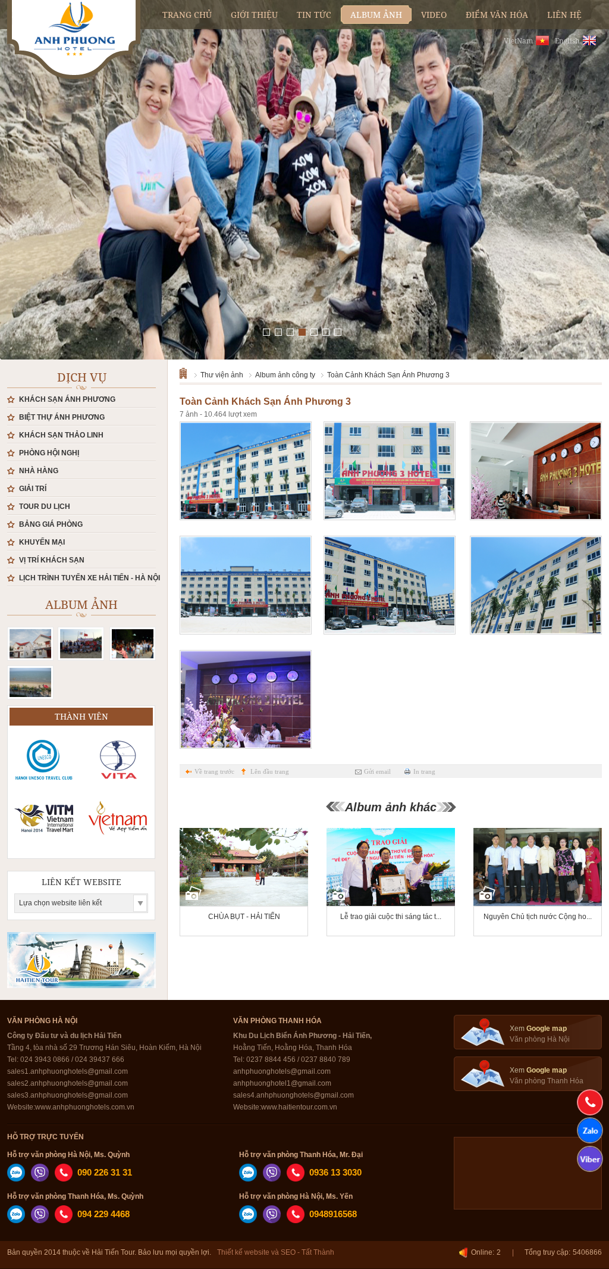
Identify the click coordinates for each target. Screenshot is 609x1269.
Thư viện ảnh (221, 375)
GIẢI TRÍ (32, 489)
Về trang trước (214, 771)
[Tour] (30, 682)
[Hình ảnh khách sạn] (30, 643)
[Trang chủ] (187, 372)
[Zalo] (16, 1179)
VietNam (518, 41)
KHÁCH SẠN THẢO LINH (61, 435)
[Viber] (40, 1179)
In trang (424, 771)
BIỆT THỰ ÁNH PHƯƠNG (62, 417)
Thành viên (81, 716)
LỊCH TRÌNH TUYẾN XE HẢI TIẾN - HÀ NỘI (89, 578)
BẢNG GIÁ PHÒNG (51, 524)
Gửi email (377, 771)
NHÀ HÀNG (38, 471)
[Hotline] (590, 1102)
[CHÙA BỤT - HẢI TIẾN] (244, 882)
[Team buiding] (81, 643)
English (567, 41)
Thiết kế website (243, 1252)
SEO (288, 1252)
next (577, 157)
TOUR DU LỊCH (44, 506)
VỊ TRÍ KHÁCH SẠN (51, 560)
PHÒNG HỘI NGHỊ (49, 453)
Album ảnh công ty (285, 375)
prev (31, 157)
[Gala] (132, 643)
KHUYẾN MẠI (42, 542)
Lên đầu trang (269, 771)
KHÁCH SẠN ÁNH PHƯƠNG (67, 399)
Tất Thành (318, 1252)
